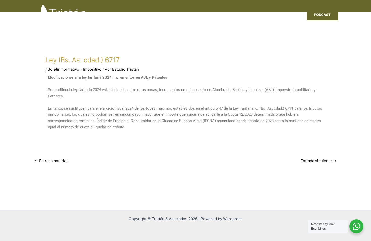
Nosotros (162, 15)
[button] (275, 15)
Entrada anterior (51, 161)
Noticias (220, 15)
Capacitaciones (191, 15)
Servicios (265, 15)
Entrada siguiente (318, 161)
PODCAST (322, 15)
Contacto (293, 15)
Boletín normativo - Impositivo (74, 69)
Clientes (242, 15)
